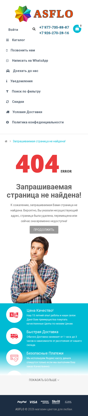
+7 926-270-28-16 (54, 33)
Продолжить (44, 229)
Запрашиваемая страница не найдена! (39, 141)
